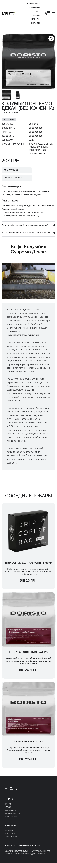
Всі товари (9, 830)
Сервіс (36, 15)
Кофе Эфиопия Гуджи (28, 742)
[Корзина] (47, 13)
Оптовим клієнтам (12, 813)
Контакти (35, 23)
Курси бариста (11, 836)
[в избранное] (51, 38)
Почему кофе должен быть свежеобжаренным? (25, 225)
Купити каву (33, 3)
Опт (38, 11)
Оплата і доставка (12, 810)
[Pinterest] (17, 788)
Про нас (35, 19)
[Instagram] (11, 788)
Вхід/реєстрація (11, 816)
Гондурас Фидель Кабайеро (28, 652)
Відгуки (8, 807)
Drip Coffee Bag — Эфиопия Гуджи (28, 563)
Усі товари (34, 7)
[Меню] (53, 13)
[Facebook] (6, 788)
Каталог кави (10, 833)
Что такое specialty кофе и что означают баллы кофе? (27, 233)
